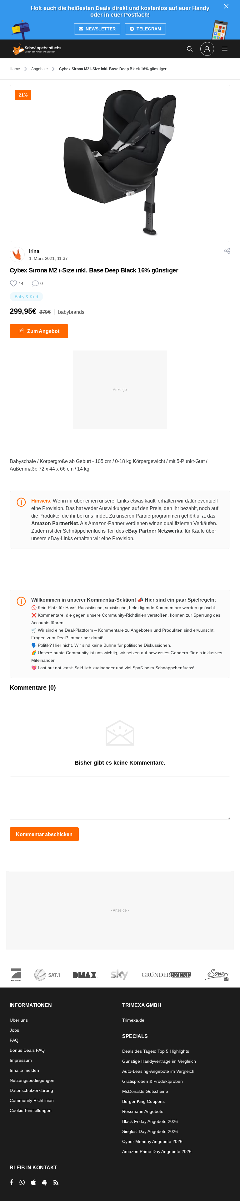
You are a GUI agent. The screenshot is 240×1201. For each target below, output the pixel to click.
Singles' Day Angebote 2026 (150, 1131)
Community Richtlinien (32, 1100)
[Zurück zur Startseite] (37, 49)
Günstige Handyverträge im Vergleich (159, 1061)
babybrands (71, 312)
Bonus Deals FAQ (27, 1050)
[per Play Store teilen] (44, 1182)
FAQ (14, 1040)
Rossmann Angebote (142, 1111)
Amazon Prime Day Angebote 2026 (157, 1151)
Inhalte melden (24, 1070)
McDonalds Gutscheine (145, 1091)
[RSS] (55, 1182)
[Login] (207, 49)
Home (15, 69)
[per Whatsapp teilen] (22, 1182)
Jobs (14, 1030)
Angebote (39, 69)
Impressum (21, 1060)
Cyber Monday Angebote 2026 (152, 1141)
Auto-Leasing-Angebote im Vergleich (158, 1071)
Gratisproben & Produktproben (152, 1081)
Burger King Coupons (143, 1101)
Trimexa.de (133, 1020)
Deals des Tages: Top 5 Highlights (155, 1051)
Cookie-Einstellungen (31, 1110)
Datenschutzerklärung (31, 1090)
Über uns (19, 1020)
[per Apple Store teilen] (33, 1182)
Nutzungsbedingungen (32, 1080)
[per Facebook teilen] (11, 1182)
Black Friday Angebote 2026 (150, 1121)
